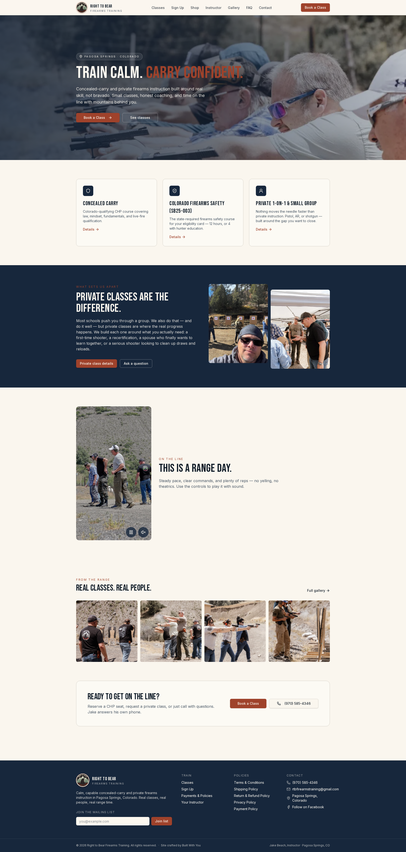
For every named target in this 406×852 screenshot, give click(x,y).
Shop (195, 8)
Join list (161, 821)
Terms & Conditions (249, 782)
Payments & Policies (196, 796)
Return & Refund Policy (252, 796)
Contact (265, 8)
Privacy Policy (245, 802)
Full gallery (316, 590)
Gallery (234, 8)
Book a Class (315, 7)
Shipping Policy (246, 789)
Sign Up (177, 8)
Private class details (96, 363)
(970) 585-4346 (298, 703)
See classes (140, 118)
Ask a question (136, 363)
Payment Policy (246, 809)
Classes (158, 8)
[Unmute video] (143, 532)
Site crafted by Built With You (181, 845)
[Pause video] (131, 532)
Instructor (213, 8)
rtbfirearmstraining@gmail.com (315, 789)
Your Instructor (192, 802)
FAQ (249, 8)
